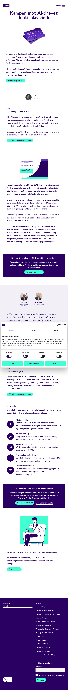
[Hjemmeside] (6, 5)
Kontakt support (42, 640)
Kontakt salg (40, 636)
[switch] (25, 356)
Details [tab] (34, 330)
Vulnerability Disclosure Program (47, 629)
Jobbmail (39, 666)
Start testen (14, 569)
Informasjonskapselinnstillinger (46, 655)
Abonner (41, 680)
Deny (12, 363)
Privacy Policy (59, 675)
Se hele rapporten (16, 80)
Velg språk (6, 603)
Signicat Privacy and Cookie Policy (48, 614)
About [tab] (56, 330)
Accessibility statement (44, 625)
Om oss (38, 603)
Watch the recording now (20, 140)
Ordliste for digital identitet (45, 621)
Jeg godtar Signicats (52, 675)
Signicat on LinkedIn (43, 647)
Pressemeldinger (41, 618)
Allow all (55, 363)
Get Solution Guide (44, 503)
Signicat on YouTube (43, 651)
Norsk (5, 606)
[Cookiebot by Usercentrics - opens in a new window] (58, 325)
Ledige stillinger (41, 607)
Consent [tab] (11, 330)
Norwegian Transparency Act (46, 633)
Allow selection (34, 363)
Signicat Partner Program (45, 610)
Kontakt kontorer (42, 644)
